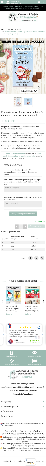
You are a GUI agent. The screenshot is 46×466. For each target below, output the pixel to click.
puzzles (25, 441)
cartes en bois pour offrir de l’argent (14, 439)
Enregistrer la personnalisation (23, 213)
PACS (14, 446)
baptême (37, 443)
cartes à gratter (39, 437)
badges (42, 439)
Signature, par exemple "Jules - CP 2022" (23, 198)
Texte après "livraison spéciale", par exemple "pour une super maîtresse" (22, 182)
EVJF (44, 443)
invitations (34, 439)
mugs (19, 441)
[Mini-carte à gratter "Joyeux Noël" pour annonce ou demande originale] (13, 295)
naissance (29, 443)
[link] (30, 258)
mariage (10, 443)
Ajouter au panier (38, 226)
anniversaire (19, 443)
